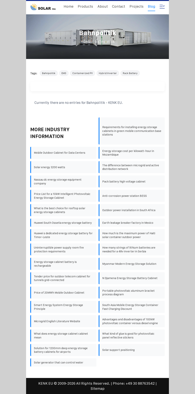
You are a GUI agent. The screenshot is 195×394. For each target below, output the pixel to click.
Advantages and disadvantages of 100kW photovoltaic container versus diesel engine (130, 321)
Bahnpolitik (48, 73)
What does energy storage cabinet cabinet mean (61, 335)
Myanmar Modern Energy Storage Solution (129, 263)
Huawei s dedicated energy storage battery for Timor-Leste (63, 235)
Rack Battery (130, 73)
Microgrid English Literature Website (57, 321)
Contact (118, 6)
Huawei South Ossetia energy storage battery (63, 222)
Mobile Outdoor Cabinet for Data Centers (59, 152)
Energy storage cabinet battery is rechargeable (55, 263)
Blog (151, 6)
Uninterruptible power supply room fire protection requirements (59, 249)
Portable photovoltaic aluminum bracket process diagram (128, 292)
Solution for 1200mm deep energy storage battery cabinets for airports (61, 350)
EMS (64, 73)
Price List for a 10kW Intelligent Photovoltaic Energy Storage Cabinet (62, 195)
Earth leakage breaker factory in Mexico (127, 222)
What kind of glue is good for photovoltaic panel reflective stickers (128, 335)
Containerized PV (82, 73)
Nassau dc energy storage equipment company (58, 181)
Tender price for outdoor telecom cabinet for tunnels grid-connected (62, 278)
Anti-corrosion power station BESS (124, 195)
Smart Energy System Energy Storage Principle (58, 306)
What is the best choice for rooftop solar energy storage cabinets (59, 210)
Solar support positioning (118, 349)
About (103, 6)
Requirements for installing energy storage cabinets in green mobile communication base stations (131, 130)
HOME (86, 42)
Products (85, 6)
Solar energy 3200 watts (49, 167)
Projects (136, 6)
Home (69, 6)
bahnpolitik (105, 42)
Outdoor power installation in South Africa (128, 210)
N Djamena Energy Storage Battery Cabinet (129, 278)
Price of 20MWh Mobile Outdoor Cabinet (59, 292)
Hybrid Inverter (108, 73)
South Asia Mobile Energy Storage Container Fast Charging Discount (130, 306)
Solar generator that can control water (58, 362)
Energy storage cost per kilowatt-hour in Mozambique (128, 152)
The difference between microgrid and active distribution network (130, 167)
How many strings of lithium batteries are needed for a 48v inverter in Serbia (128, 249)
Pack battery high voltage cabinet (123, 181)
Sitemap (98, 389)
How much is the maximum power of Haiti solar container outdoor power (128, 235)
